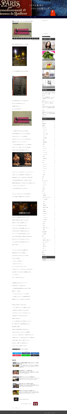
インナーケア (48, 127)
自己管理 (48, 254)
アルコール (49, 129)
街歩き (49, 229)
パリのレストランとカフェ (48, 197)
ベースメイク (49, 152)
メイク (48, 146)
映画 (49, 244)
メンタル (48, 193)
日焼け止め (49, 158)
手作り (49, 156)
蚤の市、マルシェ (49, 227)
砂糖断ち (48, 125)
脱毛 (48, 252)
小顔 (48, 176)
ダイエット (49, 166)
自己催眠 (49, 195)
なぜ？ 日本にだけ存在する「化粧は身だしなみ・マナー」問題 (48, 93)
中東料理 (49, 211)
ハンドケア (49, 168)
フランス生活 (48, 213)
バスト (49, 170)
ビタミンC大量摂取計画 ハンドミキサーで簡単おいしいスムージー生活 (48, 98)
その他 (49, 209)
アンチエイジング (48, 180)
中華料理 (49, 205)
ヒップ (49, 172)
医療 (49, 223)
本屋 (49, 225)
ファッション (48, 250)
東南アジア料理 (49, 207)
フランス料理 (49, 199)
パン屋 (49, 221)
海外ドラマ (49, 246)
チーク (49, 150)
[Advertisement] (48, 26)
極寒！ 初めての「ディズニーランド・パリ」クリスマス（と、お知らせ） (48, 102)
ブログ (48, 248)
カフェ (49, 201)
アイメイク (49, 148)
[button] (54, 33)
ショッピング (49, 217)
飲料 (49, 144)
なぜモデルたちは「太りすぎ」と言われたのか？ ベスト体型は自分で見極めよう (48, 107)
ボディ (48, 162)
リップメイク (49, 154)
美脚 (49, 174)
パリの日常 (49, 219)
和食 (49, 203)
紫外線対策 (48, 123)
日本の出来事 (48, 231)
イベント (49, 215)
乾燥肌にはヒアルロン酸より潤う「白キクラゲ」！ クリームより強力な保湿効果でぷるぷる (48, 113)
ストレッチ (49, 164)
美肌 (48, 121)
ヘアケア (48, 160)
